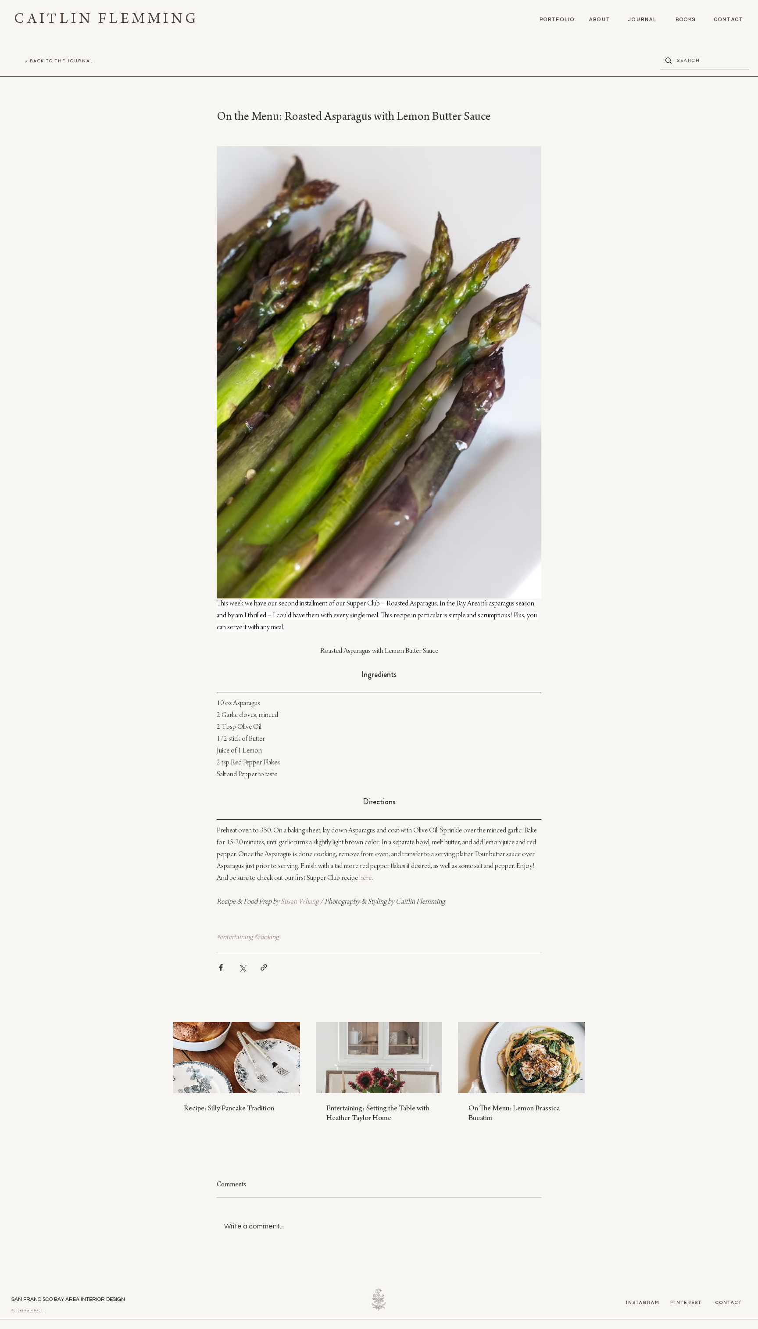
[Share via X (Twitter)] (242, 967)
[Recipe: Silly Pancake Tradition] (236, 1057)
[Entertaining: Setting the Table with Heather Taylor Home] (379, 1057)
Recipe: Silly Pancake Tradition (229, 1109)
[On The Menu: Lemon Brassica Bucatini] (521, 1057)
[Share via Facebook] (221, 967)
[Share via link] (264, 967)
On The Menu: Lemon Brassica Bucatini (514, 1114)
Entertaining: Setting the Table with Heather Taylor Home (377, 1114)
